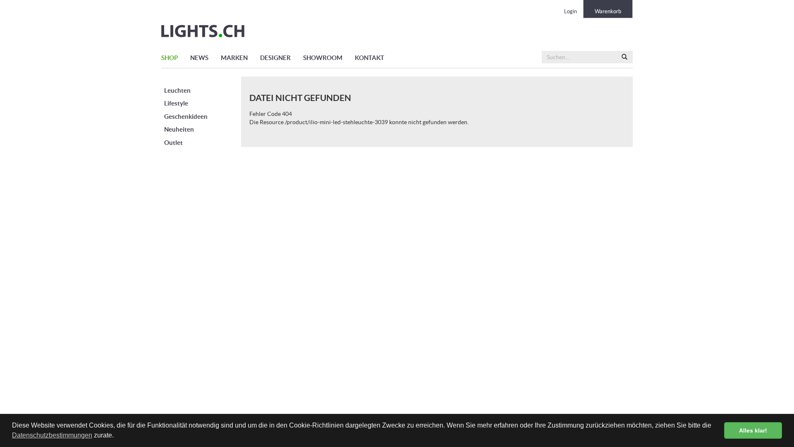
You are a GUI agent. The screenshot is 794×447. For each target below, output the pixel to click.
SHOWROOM (322, 57)
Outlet (173, 142)
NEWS (199, 57)
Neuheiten (179, 129)
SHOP (169, 57)
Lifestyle (176, 103)
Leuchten (177, 90)
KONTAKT (369, 57)
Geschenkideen (186, 116)
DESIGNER (275, 57)
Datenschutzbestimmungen (52, 435)
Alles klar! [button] (753, 430)
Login (570, 11)
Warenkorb (608, 11)
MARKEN (234, 57)
